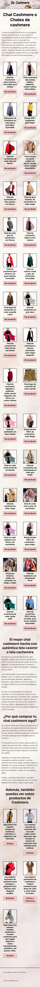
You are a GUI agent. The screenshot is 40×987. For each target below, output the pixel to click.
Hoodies (10, 955)
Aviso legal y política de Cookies (14, 972)
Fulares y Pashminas (30, 899)
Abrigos (10, 843)
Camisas (30, 853)
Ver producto (10, 92)
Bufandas (10, 898)
